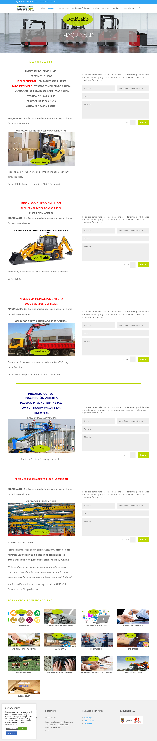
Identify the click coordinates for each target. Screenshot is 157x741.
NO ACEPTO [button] (11, 733)
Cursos (51, 8)
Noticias (115, 8)
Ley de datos (64, 8)
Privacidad (88, 724)
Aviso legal (88, 718)
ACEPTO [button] (22, 728)
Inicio (43, 8)
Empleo (96, 8)
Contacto (105, 8)
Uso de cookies (89, 721)
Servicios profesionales (81, 8)
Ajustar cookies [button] (12, 729)
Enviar (143, 122)
